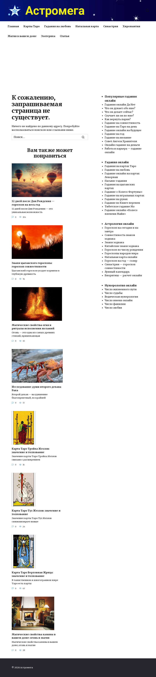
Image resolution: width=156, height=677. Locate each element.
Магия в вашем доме (22, 36)
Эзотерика (48, 36)
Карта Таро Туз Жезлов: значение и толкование (36, 512)
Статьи (64, 36)
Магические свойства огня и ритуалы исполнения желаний (33, 326)
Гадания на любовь (57, 26)
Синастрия (110, 26)
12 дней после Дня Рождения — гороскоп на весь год (33, 203)
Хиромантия (131, 26)
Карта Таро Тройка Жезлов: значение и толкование (31, 450)
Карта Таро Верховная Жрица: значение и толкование (32, 574)
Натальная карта (87, 26)
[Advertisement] (78, 67)
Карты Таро (31, 26)
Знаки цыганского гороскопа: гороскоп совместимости (32, 264)
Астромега (55, 11)
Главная (13, 26)
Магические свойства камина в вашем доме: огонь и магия (34, 636)
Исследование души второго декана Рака (36, 388)
